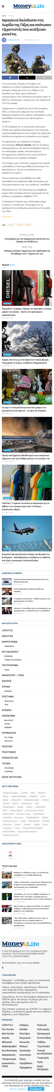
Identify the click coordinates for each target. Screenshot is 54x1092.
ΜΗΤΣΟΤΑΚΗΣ (8, 814)
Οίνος (6, 670)
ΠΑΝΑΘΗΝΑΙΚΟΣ (32, 818)
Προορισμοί (9, 768)
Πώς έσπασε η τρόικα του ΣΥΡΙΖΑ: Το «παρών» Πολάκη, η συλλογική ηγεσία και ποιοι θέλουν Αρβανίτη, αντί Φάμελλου (32, 908)
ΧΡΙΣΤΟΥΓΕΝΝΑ (9, 831)
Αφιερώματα (9, 646)
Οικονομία (8, 715)
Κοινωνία (8, 691)
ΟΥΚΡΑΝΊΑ (7, 818)
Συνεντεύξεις (10, 757)
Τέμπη (45, 824)
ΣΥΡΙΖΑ (17, 824)
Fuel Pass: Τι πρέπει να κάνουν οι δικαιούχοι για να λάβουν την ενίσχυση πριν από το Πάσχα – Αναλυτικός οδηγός (25, 506)
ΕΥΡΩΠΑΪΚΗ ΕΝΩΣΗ (31, 800)
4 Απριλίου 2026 (8, 318)
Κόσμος (7, 710)
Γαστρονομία (10, 665)
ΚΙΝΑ (5, 810)
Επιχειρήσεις (27, 803)
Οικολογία (8, 741)
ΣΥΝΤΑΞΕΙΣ (7, 824)
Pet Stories (8, 737)
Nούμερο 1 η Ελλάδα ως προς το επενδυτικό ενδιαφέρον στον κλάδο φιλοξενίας (31, 873)
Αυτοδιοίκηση (10, 651)
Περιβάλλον (9, 732)
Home (4, 16)
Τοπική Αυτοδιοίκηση (12, 660)
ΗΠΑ (36, 803)
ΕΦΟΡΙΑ (6, 803)
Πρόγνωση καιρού (10, 821)
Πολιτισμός (9, 752)
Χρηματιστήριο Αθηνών (27, 831)
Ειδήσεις (11, 16)
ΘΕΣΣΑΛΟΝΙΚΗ (8, 807)
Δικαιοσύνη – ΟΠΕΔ (13, 675)
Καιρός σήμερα (16, 810)
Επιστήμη (8, 696)
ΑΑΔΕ (33, 793)
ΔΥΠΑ (43, 796)
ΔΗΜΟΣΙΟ (33, 796)
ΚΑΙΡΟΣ (29, 807)
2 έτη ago (18, 584)
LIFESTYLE (7, 630)
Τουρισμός (8, 771)
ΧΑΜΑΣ (28, 225)
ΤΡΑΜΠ (37, 824)
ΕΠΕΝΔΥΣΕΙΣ (16, 800)
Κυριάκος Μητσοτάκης (34, 810)
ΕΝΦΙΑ (5, 800)
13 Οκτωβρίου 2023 (31, 40)
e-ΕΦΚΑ (24, 793)
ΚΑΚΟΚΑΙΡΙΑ (40, 807)
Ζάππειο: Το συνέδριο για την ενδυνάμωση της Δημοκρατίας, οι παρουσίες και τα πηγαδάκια (32, 609)
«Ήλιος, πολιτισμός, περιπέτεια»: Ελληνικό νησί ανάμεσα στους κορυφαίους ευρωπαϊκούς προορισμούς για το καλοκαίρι (33, 884)
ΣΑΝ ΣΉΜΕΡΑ (34, 821)
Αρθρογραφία (9, 641)
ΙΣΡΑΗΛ (11, 225)
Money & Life (14, 40)
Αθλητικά (7, 635)
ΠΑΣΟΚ (45, 818)
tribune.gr (6, 216)
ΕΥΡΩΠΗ (45, 800)
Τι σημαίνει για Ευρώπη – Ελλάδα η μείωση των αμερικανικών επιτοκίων (32, 600)
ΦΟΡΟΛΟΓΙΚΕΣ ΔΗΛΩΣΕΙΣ (32, 828)
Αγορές (7, 724)
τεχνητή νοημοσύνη (11, 835)
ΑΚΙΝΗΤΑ (41, 793)
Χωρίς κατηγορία (11, 776)
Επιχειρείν (8, 727)
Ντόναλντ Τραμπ (23, 814)
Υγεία (6, 705)
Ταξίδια (6, 763)
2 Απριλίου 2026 (8, 563)
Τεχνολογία (9, 701)
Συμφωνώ (36, 1088)
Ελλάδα (6, 686)
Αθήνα (5, 796)
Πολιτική (7, 746)
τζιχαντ (19, 225)
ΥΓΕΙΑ (17, 828)
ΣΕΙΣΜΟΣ (45, 821)
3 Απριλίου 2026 (8, 461)
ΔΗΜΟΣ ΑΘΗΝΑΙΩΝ (19, 796)
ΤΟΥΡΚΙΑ (27, 824)
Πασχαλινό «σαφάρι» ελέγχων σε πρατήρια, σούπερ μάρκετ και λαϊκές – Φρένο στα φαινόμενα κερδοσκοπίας (26, 311)
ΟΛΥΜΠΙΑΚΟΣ (39, 814)
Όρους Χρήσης (17, 1088)
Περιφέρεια (8, 656)
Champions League (10, 793)
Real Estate (8, 720)
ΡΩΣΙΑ (23, 821)
